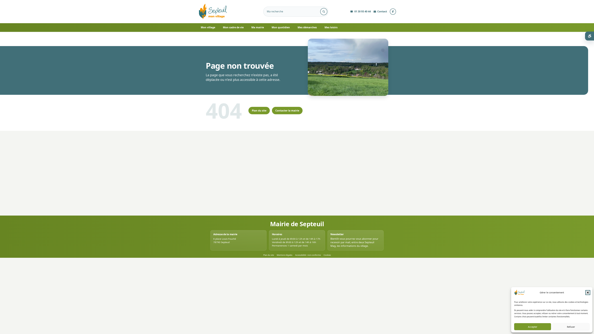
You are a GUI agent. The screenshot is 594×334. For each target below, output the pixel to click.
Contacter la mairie (287, 110)
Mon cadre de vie (233, 27)
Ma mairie (257, 27)
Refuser (571, 326)
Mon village (208, 27)
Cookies (327, 255)
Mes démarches (307, 27)
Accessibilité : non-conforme (308, 255)
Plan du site (259, 110)
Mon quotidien (281, 27)
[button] (587, 292)
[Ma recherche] (323, 11)
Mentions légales (284, 255)
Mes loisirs (331, 27)
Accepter (532, 326)
